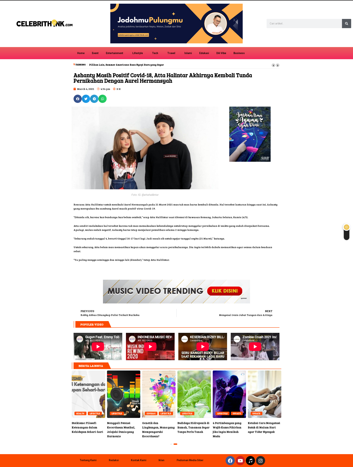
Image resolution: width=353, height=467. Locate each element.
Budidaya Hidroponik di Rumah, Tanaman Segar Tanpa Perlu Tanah (194, 394)
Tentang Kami (88, 460)
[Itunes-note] (250, 460)
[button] (273, 65)
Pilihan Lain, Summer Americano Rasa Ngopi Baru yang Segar (126, 64)
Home (81, 53)
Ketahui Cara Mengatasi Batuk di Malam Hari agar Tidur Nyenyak (264, 394)
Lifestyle (137, 53)
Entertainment (114, 53)
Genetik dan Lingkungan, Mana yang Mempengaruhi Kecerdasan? (159, 394)
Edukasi (204, 53)
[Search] (346, 23)
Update (237, 413)
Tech (155, 53)
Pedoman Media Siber (190, 460)
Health (80, 413)
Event (95, 53)
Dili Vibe (221, 53)
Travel (171, 53)
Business (239, 53)
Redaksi (114, 460)
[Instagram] (260, 460)
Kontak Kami (138, 460)
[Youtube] (240, 460)
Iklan (161, 460)
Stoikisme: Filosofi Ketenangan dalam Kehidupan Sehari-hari (88, 394)
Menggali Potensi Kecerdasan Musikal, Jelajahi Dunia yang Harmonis (123, 394)
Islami (188, 53)
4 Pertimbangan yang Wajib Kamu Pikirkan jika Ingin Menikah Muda (229, 394)
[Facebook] (230, 460)
